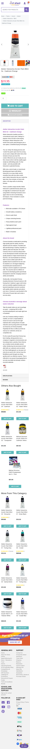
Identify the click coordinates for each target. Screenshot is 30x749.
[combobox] (15, 9)
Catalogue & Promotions (4, 675)
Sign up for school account (6, 694)
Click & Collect (20, 665)
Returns (18, 662)
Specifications (7, 376)
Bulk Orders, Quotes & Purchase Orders (22, 675)
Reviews (5, 380)
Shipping (18, 660)
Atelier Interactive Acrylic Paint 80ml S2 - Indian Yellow (21, 404)
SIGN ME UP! (15, 642)
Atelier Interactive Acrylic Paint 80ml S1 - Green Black (21, 512)
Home (3, 653)
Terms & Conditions (6, 682)
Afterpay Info (20, 667)
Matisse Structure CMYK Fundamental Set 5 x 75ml (15, 472)
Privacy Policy (20, 702)
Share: (4, 77)
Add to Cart (16, 105)
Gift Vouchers (5, 673)
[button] (15, 111)
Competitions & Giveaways (5, 670)
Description (6, 121)
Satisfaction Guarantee (19, 672)
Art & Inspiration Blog (7, 667)
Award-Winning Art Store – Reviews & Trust (6, 660)
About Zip (19, 669)
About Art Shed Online (5, 655)
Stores (3, 663)
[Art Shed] (15, 3)
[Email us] (4, 703)
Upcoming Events (6, 665)
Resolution (19, 663)
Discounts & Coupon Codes (7, 679)
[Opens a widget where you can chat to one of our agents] (24, 746)
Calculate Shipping (15, 115)
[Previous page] (2, 44)
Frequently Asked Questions (21, 655)
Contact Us (19, 653)
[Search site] (26, 9)
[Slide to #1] (4, 63)
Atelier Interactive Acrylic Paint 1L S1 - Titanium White (7, 613)
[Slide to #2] (21, 63)
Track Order (19, 658)
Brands (3, 683)
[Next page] (28, 44)
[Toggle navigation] (2, 3)
